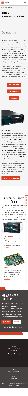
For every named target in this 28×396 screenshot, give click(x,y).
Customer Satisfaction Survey (11, 327)
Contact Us (6, 322)
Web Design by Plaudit (14, 385)
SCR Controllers (14, 91)
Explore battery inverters (11, 178)
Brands (5, 7)
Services (16, 322)
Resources (14, 98)
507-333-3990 (16, 348)
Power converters (14, 85)
